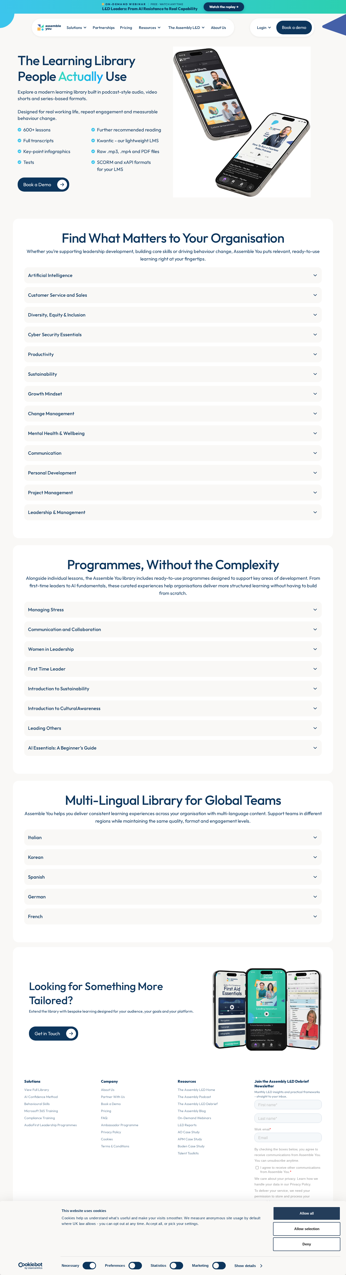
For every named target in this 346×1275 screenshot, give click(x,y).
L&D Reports (187, 1125)
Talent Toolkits (188, 1153)
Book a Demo (111, 1104)
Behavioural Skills (37, 1104)
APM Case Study (190, 1139)
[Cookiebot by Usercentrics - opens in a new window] (30, 1265)
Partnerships (104, 27)
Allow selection (306, 1229)
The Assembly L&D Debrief (198, 1104)
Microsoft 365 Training (41, 1111)
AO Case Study (189, 1132)
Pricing (126, 27)
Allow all (307, 1213)
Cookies (107, 1139)
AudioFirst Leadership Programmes (50, 1125)
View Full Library (36, 1090)
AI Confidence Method (41, 1097)
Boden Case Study (191, 1146)
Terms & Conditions (115, 1146)
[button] (76, 27)
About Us (218, 27)
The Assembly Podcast (194, 1097)
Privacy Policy (111, 1132)
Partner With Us (113, 1097)
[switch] (135, 1265)
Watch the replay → (223, 7)
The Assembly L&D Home (196, 1090)
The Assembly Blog (192, 1111)
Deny (306, 1244)
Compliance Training (39, 1118)
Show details (245, 1266)
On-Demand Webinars (194, 1118)
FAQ (104, 1118)
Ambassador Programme (119, 1125)
